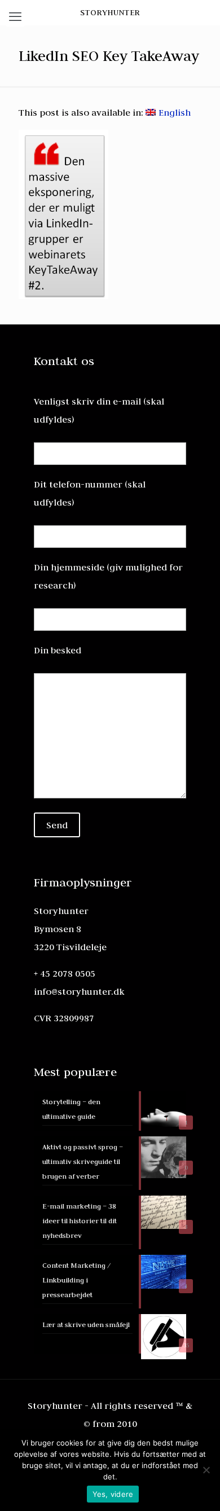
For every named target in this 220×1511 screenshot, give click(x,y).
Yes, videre (113, 1494)
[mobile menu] (15, 17)
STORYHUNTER (110, 12)
